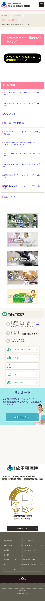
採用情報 (6, 555)
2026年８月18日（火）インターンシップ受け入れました (21, 104)
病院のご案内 (8, 540)
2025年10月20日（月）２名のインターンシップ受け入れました (21, 165)
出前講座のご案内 (29, 559)
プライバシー (21, 349)
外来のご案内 (8, 545)
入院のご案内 (27, 545)
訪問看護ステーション (30, 564)
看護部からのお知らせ (9, 20)
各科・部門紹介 (29, 540)
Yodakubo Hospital (22, 593)
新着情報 (17, 15)
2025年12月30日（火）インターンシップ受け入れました (21, 154)
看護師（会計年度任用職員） (14, 123)
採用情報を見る (21, 417)
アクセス (16, 358)
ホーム (5, 15)
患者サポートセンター (11, 559)
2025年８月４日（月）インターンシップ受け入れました (21, 176)
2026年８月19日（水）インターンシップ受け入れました (21, 93)
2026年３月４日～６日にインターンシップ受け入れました (21, 133)
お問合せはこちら (21, 528)
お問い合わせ (18, 382)
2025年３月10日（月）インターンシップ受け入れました (21, 187)
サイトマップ (18, 366)
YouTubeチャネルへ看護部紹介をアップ (20, 58)
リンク (15, 374)
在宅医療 (6, 550)
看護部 (6, 564)
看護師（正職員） (9, 114)
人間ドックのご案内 (29, 550)
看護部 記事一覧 (9, 197)
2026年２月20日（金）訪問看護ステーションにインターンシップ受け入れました (21, 143)
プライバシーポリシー (11, 569)
